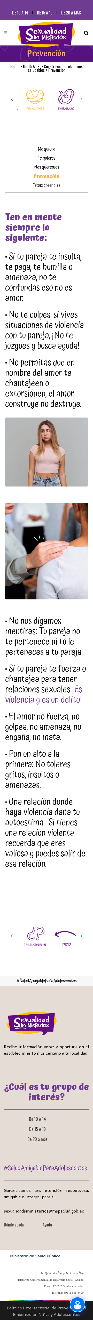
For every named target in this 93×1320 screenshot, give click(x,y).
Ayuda (47, 1225)
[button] (12, 99)
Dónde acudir (14, 1225)
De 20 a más (71, 13)
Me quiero (46, 149)
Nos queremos (46, 167)
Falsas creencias (46, 185)
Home (14, 66)
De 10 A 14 (20, 13)
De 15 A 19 (44, 13)
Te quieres (47, 158)
